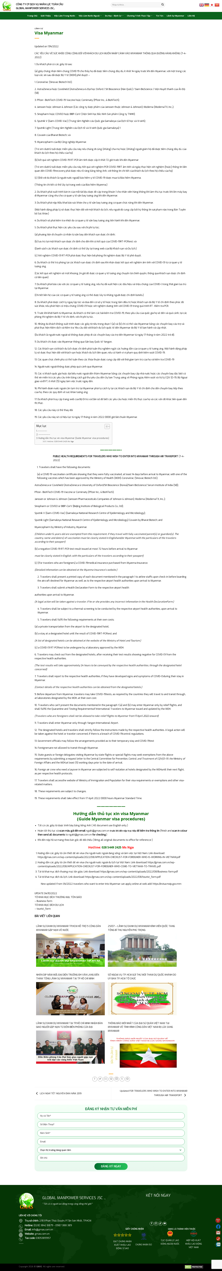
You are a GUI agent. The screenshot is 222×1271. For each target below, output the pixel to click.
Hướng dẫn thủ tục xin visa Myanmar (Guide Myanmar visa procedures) (73, 438)
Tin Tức (159, 15)
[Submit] (162, 4)
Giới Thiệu (46, 15)
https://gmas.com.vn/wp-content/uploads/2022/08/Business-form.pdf (139, 871)
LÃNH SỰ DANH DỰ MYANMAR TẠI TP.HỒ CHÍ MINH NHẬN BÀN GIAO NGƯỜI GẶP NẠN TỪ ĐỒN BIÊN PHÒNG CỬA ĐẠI (69, 1025)
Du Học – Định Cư (113, 15)
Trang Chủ (32, 15)
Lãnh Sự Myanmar (175, 15)
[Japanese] (212, 4)
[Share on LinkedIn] (116, 1079)
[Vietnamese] (217, 4)
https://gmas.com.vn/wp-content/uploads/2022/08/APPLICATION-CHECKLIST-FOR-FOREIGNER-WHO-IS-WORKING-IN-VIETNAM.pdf (109, 857)
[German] (206, 4)
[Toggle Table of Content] (105, 426)
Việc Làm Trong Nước (64, 15)
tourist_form (44, 908)
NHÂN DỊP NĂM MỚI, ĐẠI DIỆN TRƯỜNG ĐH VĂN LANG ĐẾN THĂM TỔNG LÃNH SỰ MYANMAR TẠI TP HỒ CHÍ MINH (67, 976)
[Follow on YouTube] (165, 1224)
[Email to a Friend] (105, 1079)
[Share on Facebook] (94, 1079)
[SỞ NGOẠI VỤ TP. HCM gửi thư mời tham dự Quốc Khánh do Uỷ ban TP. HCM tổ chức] (142, 998)
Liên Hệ (191, 15)
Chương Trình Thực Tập (138, 15)
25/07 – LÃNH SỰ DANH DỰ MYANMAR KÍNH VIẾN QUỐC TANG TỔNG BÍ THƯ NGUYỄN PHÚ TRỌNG (141, 928)
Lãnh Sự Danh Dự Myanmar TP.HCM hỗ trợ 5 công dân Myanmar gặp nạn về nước (68, 928)
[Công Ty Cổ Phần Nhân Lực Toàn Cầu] (6, 6)
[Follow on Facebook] (152, 1224)
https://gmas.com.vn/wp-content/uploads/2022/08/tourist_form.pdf (123, 876)
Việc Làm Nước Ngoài (89, 15)
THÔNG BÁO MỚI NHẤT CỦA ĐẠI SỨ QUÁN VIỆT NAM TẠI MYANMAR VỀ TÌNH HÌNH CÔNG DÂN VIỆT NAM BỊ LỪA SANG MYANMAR (140, 1027)
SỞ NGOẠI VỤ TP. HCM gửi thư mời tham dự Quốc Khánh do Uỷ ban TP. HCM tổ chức (142, 976)
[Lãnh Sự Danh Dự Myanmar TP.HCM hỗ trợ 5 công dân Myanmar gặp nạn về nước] (70, 950)
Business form (44, 901)
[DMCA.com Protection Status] (194, 1266)
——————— (44, 434)
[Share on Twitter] (100, 1079)
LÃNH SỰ (39, 28)
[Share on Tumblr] (122, 1079)
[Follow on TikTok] (160, 1224)
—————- (42, 431)
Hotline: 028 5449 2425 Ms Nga (60, 441)
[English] (201, 4)
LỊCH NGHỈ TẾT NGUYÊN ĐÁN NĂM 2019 (60, 1093)
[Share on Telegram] (127, 1079)
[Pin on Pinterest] (111, 1079)
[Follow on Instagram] (156, 1224)
